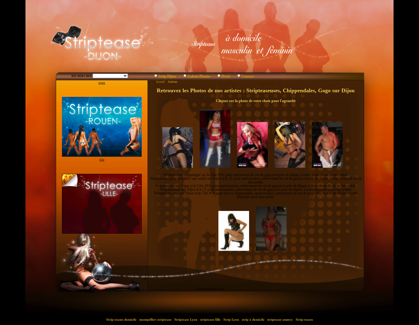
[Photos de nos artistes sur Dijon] (185, 76)
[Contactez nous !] (239, 76)
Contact (247, 76)
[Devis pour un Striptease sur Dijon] (219, 76)
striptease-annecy (280, 319)
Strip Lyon (231, 319)
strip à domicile (253, 319)
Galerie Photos (198, 76)
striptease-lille (210, 319)
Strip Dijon (167, 76)
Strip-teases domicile (121, 319)
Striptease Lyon (185, 319)
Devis (225, 76)
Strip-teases (304, 319)
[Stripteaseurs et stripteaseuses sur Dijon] (156, 76)
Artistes (173, 81)
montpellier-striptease (155, 319)
